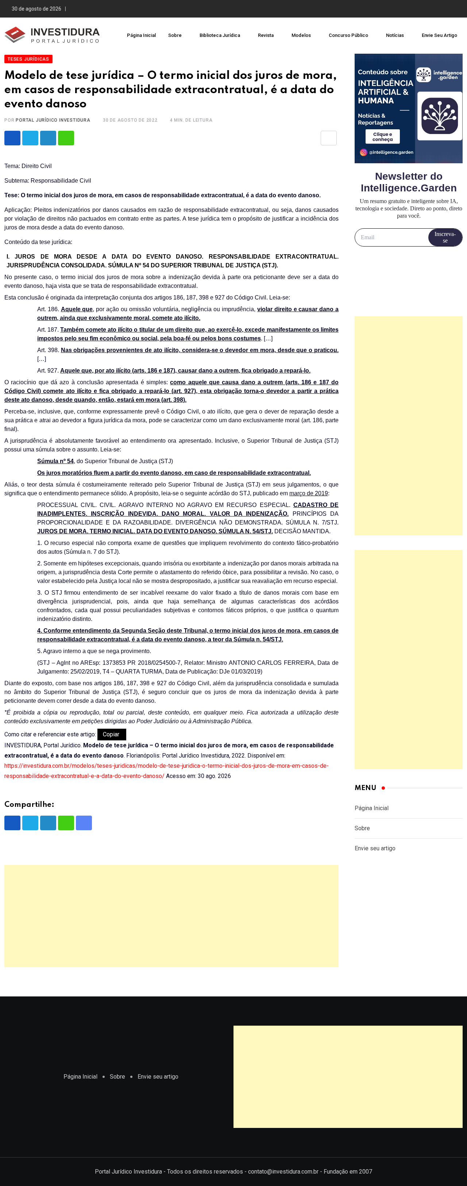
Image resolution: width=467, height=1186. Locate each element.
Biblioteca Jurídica (220, 35)
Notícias (395, 35)
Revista (266, 35)
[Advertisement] (171, 916)
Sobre (175, 35)
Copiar (112, 734)
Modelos (301, 35)
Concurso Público (348, 35)
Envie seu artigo (439, 35)
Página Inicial (141, 35)
